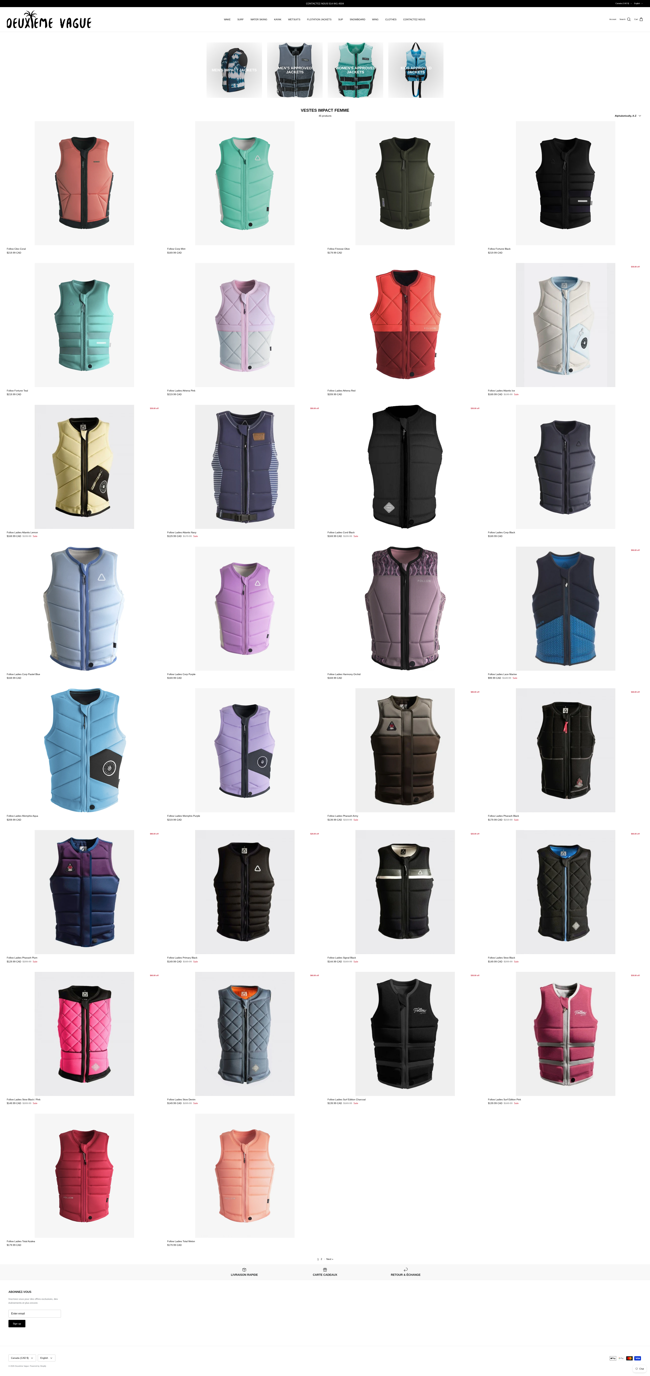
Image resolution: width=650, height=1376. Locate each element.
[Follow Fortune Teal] (84, 325)
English (637, 3)
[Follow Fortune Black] (565, 183)
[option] (234, 70)
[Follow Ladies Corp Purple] (245, 609)
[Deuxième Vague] (49, 19)
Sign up (17, 1323)
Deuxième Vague (22, 1366)
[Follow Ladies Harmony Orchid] (405, 609)
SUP (340, 19)
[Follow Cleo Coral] (84, 183)
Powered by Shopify (38, 1366)
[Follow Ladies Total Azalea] (84, 1176)
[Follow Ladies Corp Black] (565, 467)
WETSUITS (294, 19)
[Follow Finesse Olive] (405, 183)
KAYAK (277, 19)
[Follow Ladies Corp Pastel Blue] (84, 609)
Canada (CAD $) (622, 3)
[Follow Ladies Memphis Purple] (245, 750)
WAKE (227, 19)
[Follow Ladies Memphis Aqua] (84, 750)
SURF (240, 19)
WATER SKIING (259, 19)
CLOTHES (390, 19)
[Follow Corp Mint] (245, 183)
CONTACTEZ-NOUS (414, 19)
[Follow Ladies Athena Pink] (245, 325)
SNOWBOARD (357, 19)
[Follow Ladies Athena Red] (405, 325)
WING (375, 19)
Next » (329, 1259)
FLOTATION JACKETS (319, 19)
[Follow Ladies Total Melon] (245, 1176)
